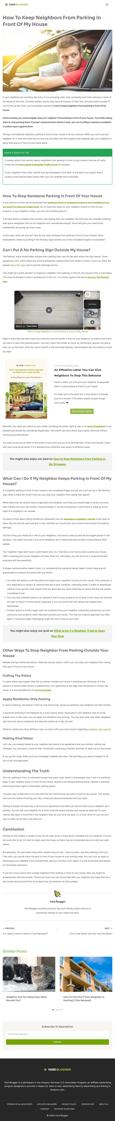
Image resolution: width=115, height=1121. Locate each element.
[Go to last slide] (6, 982)
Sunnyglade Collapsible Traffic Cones (38, 164)
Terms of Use (87, 1104)
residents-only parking (99, 729)
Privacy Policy (69, 1104)
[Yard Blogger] (16, 4)
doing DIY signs (18, 265)
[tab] (53, 1009)
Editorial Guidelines (64, 1109)
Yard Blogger (57, 901)
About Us (103, 1104)
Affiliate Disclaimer (47, 1104)
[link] (18, 294)
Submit (57, 1042)
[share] (79, 294)
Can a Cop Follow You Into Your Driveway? (91, 931)
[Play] (92, 313)
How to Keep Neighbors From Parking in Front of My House (48, 294)
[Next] (109, 982)
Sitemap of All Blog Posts (19, 1104)
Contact (44, 1109)
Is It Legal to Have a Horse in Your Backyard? (25, 931)
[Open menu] (107, 4)
